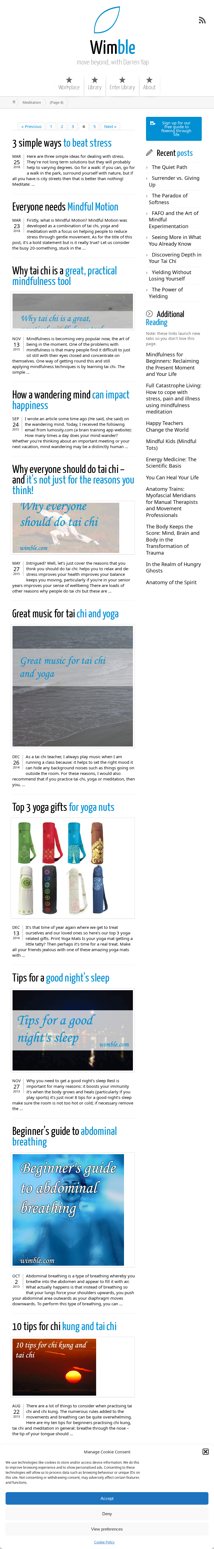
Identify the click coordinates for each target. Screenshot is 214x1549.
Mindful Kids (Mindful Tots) (171, 444)
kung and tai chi (64, 1327)
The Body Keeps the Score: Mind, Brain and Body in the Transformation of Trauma (173, 539)
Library (94, 87)
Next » (110, 126)
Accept (107, 1498)
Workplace (69, 87)
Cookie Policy (104, 1542)
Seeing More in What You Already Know (175, 240)
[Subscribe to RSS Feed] (202, 20)
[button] (205, 1451)
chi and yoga (65, 614)
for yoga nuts (63, 808)
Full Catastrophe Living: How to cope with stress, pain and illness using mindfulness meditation (173, 398)
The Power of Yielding (166, 292)
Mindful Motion (65, 207)
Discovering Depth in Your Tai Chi (175, 257)
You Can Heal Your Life (172, 477)
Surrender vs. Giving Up (174, 181)
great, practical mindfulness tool (64, 276)
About (149, 87)
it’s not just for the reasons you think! (73, 480)
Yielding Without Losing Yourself (170, 275)
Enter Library (122, 87)
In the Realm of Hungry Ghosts (173, 567)
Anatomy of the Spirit (171, 582)
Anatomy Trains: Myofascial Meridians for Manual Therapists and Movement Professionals (172, 501)
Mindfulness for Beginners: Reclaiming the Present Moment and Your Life (172, 364)
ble (112, 49)
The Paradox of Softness (168, 198)
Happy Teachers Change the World (167, 426)
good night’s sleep (61, 978)
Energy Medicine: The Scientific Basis (171, 462)
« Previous (31, 126)
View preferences (107, 1529)
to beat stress (62, 144)
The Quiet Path (169, 167)
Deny (107, 1513)
